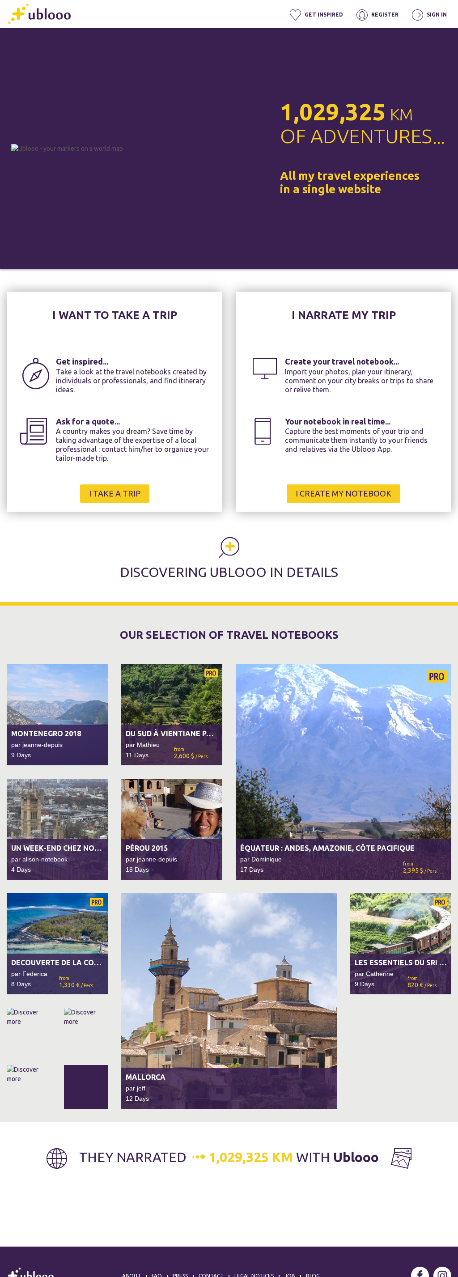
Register (384, 14)
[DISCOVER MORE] (57, 1058)
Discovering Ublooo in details (229, 572)
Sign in (436, 14)
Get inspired (323, 14)
